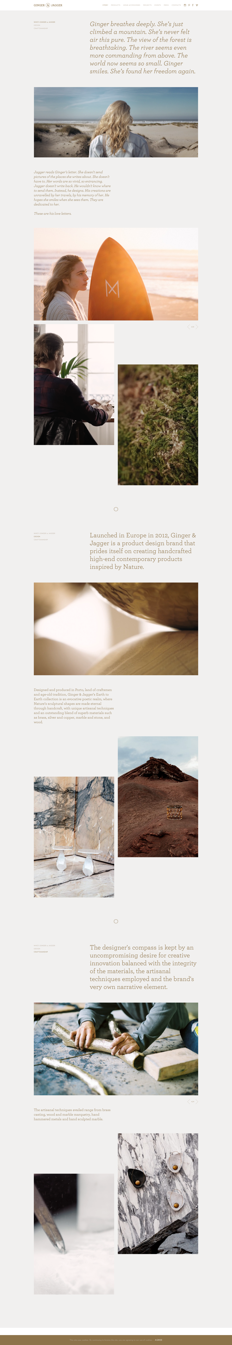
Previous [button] (188, 327)
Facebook (193, 5)
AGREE (158, 1340)
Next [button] (197, 327)
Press (166, 5)
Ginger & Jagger (48, 5)
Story (105, 5)
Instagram (185, 5)
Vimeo (197, 5)
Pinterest (189, 5)
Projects (147, 5)
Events (158, 5)
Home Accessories (131, 5)
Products (115, 5)
